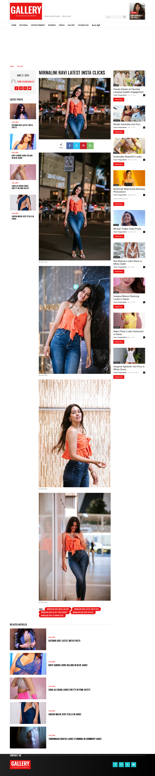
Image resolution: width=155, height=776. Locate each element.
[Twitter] (25, 88)
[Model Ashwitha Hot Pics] (129, 114)
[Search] (124, 17)
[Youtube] (29, 88)
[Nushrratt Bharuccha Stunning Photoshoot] (129, 178)
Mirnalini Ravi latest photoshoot (54, 612)
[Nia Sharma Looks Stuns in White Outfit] (129, 250)
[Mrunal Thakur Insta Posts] (129, 218)
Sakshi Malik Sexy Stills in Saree (23, 217)
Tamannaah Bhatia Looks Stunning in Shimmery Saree (75, 739)
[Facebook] (16, 88)
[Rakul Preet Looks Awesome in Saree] (129, 321)
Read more (119, 99)
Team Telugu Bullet (25, 81)
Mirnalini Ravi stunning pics (52, 615)
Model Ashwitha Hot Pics (126, 124)
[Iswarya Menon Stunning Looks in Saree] (129, 285)
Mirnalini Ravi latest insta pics (86, 609)
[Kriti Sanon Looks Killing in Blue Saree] (23, 142)
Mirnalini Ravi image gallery (58, 609)
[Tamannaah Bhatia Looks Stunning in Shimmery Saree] (28, 737)
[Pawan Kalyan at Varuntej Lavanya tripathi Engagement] (129, 78)
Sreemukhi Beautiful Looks (127, 156)
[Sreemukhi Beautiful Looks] (129, 146)
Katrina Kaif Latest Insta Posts (22, 126)
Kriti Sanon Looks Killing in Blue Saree (22, 156)
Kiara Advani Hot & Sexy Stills (137, 16)
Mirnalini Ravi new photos (83, 612)
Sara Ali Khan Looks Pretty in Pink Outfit (20, 187)
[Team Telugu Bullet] (14, 81)
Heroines (116, 120)
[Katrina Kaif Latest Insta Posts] (23, 111)
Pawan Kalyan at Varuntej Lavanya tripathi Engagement (128, 90)
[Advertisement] (77, 45)
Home (12, 66)
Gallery (133, 13)
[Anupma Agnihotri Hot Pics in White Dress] (129, 356)
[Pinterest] (83, 145)
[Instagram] (21, 88)
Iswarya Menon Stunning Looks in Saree (126, 297)
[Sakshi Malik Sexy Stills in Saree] (23, 202)
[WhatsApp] (90, 145)
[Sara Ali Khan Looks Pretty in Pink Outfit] (23, 172)
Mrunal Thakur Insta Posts (127, 228)
